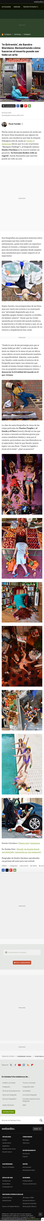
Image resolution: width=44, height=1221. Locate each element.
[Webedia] (39, 1)
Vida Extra (26, 1143)
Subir (36, 1129)
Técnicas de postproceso (11, 1091)
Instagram (7, 34)
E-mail (29, 105)
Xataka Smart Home (9, 1149)
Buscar (41, 1120)
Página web (24, 843)
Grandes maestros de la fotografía (31, 1100)
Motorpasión (27, 1167)
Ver (23, 963)
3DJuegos (26, 1140)
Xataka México (7, 1197)
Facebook (17, 105)
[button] (15, 123)
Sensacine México (29, 1200)
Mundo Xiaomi (7, 1152)
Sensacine (26, 1153)
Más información (33, 1219)
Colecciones (24, 866)
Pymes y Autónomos (29, 1184)
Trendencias (6, 1181)
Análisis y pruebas (8, 1083)
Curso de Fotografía (30, 1095)
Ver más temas (8, 1112)
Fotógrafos (14, 866)
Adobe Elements (8, 1105)
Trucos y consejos (29, 1083)
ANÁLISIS (17, 7)
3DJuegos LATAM (28, 1197)
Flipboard (25, 105)
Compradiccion (7, 1187)
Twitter (21, 105)
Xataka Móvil (6, 1143)
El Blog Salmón (27, 1181)
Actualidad (26, 1091)
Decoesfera (6, 1184)
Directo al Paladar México (11, 1206)
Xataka (4, 1140)
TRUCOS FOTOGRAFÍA (30, 7)
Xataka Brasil (6, 1200)
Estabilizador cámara (24, 1056)
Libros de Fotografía (9, 1095)
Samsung (17, 34)
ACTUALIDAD (6, 7)
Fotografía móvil (28, 1087)
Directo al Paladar (8, 1167)
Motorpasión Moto (29, 1170)
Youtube (19, 1064)
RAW (24, 1105)
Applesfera (6, 1146)
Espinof (25, 1156)
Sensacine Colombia (29, 1203)
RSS (28, 1064)
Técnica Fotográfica (9, 1099)
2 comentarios (10, 106)
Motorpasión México (29, 1206)
